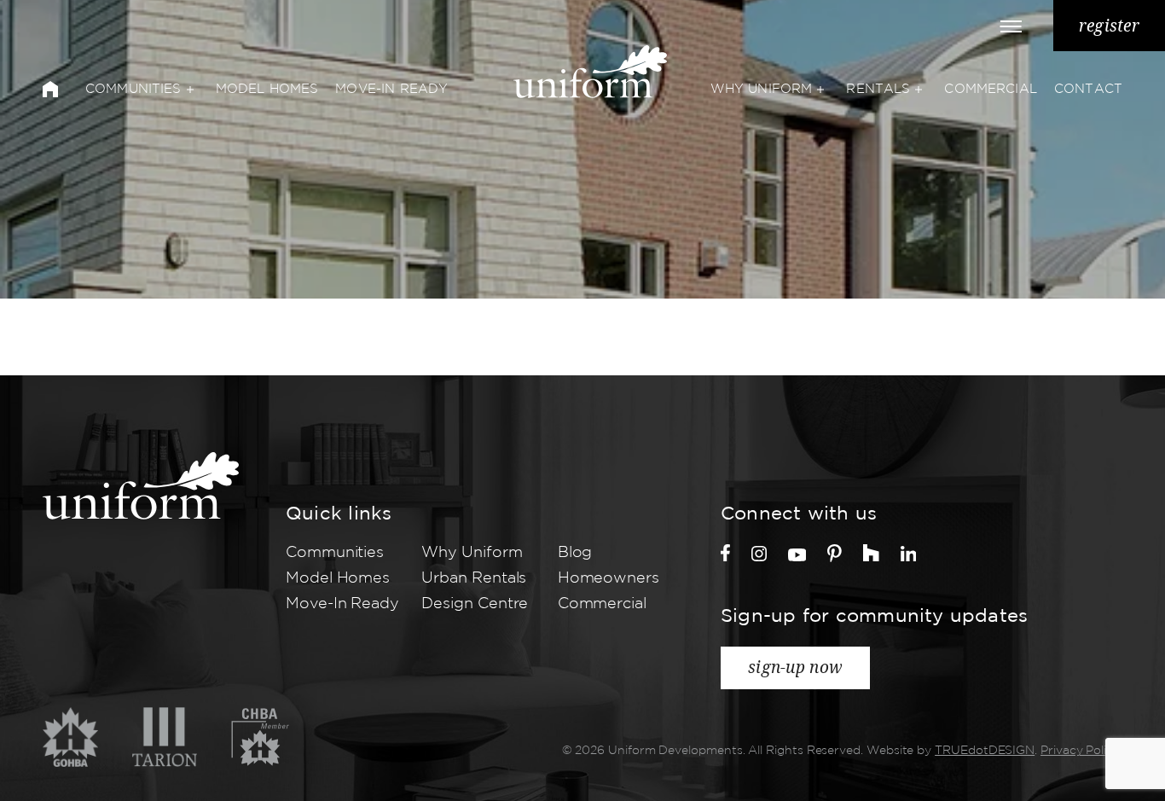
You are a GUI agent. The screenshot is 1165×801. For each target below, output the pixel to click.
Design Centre (474, 604)
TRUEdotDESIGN (985, 751)
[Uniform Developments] (141, 485)
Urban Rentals (473, 578)
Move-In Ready (391, 89)
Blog (575, 553)
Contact (1088, 89)
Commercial (990, 89)
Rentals (878, 89)
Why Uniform (761, 89)
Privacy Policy (1080, 751)
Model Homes (267, 89)
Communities (133, 89)
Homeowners (608, 578)
